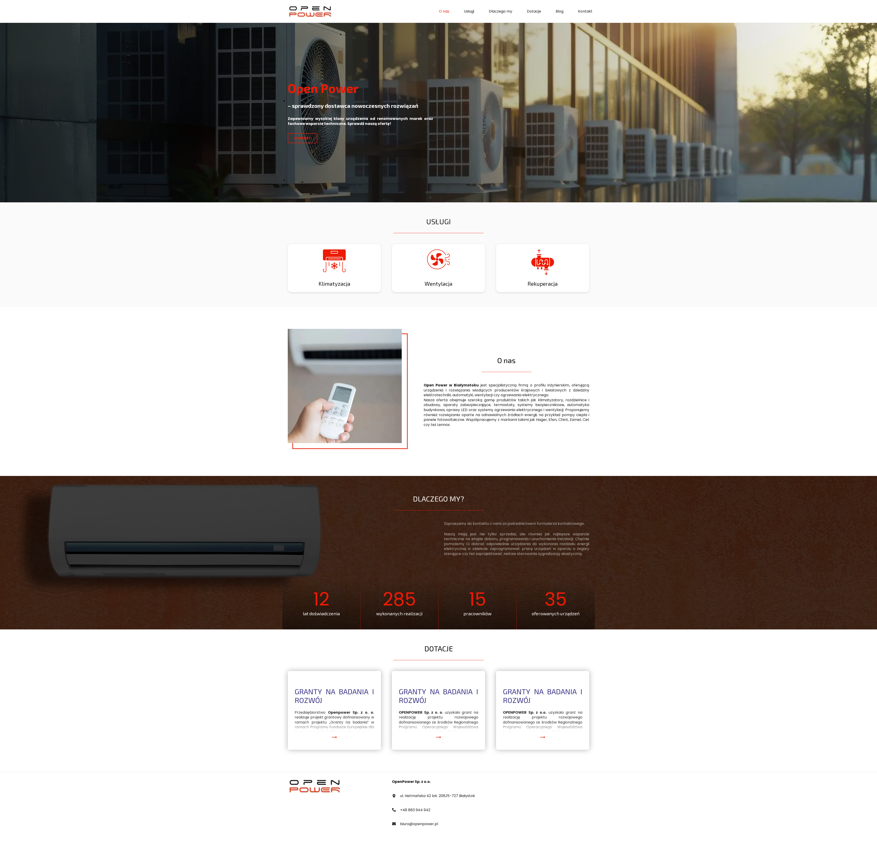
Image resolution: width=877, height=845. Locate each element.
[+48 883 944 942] (396, 810)
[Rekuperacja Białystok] (334, 268)
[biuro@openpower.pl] (396, 824)
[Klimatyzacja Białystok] (542, 268)
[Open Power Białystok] (310, 11)
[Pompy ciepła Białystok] (438, 268)
